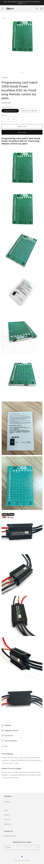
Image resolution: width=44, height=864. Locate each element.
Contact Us (7, 824)
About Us (7, 819)
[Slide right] (26, 72)
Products (7, 802)
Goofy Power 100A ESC (29, 111)
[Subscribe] (37, 847)
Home (6, 810)
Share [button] (6, 746)
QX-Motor (19, 860)
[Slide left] (17, 72)
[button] (2, 8)
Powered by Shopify (26, 860)
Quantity (4, 115)
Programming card (10, 111)
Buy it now (22, 132)
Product (6, 815)
